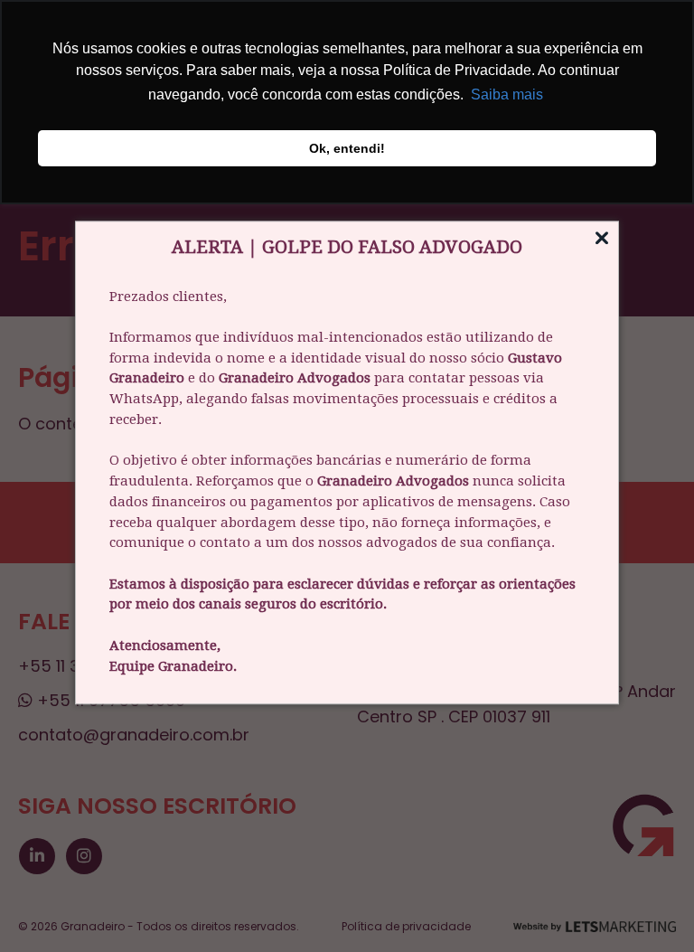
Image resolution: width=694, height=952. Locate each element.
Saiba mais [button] (507, 94)
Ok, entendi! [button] (347, 148)
